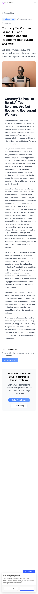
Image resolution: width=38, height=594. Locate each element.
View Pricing (19, 406)
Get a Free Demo (19, 400)
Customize (27, 589)
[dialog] (19, 582)
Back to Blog (9, 13)
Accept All (10, 589)
